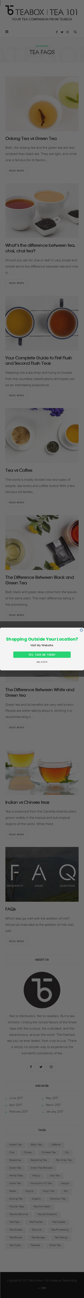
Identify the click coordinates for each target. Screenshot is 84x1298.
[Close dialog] (81, 630)
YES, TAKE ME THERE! (42, 654)
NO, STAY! (42, 662)
